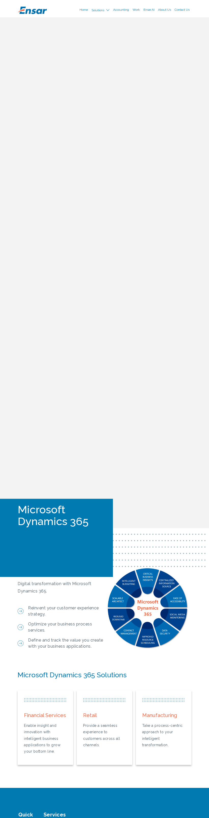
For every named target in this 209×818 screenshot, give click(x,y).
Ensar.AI (148, 9)
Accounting (121, 9)
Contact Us (182, 9)
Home (84, 9)
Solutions (98, 10)
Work (136, 9)
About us (164, 9)
